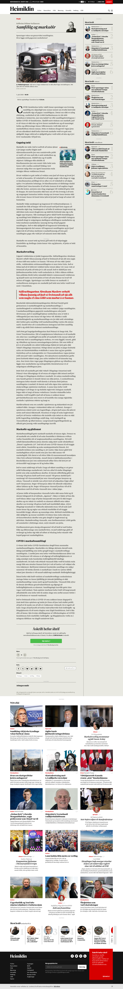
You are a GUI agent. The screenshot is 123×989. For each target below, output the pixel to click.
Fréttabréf (30, 970)
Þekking (75, 10)
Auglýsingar (30, 977)
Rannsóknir (47, 10)
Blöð (28, 966)
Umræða (68, 10)
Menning (60, 10)
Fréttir (39, 10)
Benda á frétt (31, 974)
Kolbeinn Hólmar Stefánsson (28, 23)
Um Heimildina (32, 972)
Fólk (54, 10)
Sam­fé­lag (32, 676)
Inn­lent (26, 676)
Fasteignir (30, 964)
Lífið (81, 10)
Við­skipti (38, 676)
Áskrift (29, 968)
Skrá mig (82, 967)
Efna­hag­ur (19, 676)
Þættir (12, 979)
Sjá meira (45, 641)
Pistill (18, 19)
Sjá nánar (57, 986)
